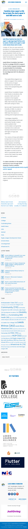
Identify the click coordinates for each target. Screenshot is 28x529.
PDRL (2, 235)
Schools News (5, 241)
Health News (4, 226)
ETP (7, 315)
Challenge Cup (5, 304)
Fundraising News (16, 9)
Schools (4, 342)
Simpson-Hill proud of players (13, 277)
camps (20, 302)
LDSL (18, 319)
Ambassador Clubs (9, 303)
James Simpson (6, 319)
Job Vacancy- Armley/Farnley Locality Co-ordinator (20, 204)
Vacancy (22, 342)
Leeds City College (10, 322)
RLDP (17, 335)
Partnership (5, 333)
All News (10, 9)
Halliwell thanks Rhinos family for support (14, 271)
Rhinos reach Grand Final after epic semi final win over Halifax (7, 204)
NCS (17, 331)
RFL (10, 336)
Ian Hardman (22, 317)
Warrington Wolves (5, 344)
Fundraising (16, 315)
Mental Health (11, 331)
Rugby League (19, 338)
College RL (19, 304)
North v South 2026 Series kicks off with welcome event (15, 282)
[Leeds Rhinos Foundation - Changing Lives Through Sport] (3, 2)
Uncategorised (5, 244)
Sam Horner (20, 340)
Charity (12, 304)
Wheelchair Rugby (6, 346)
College (3, 220)
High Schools (13, 317)
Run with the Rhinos (8, 340)
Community (9, 307)
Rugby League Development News (11, 238)
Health (5, 317)
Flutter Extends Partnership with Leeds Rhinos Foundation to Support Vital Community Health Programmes (15, 290)
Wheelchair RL (5, 246)
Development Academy (11, 312)
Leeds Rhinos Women (18, 328)
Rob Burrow (8, 338)
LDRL (2, 229)
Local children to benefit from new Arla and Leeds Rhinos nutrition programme (15, 257)
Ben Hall (22, 19)
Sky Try (10, 342)
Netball (3, 232)
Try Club (16, 342)
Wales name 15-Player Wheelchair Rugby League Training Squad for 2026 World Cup (15, 264)
